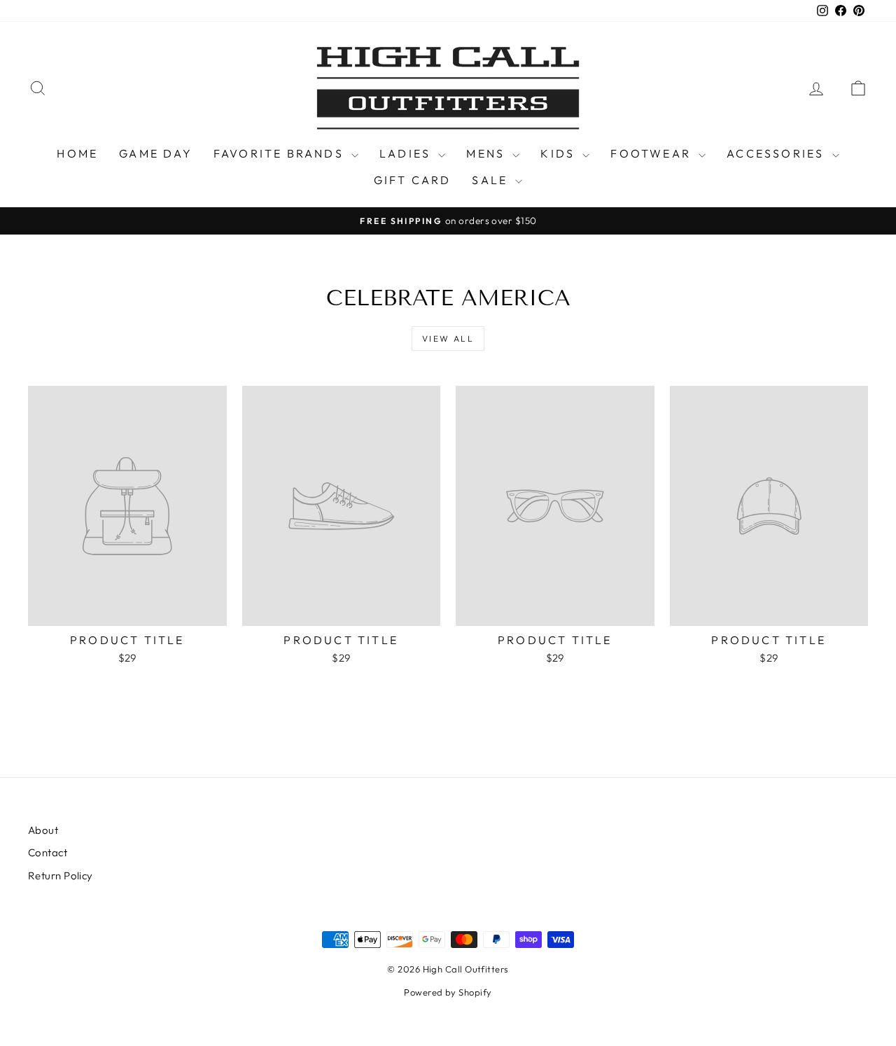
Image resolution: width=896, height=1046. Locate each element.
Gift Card (412, 180)
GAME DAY (155, 153)
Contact (47, 852)
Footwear (652, 153)
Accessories (777, 153)
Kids (559, 153)
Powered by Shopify (447, 992)
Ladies (407, 153)
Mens (487, 153)
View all (448, 338)
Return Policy (60, 875)
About (43, 830)
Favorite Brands (281, 153)
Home (77, 153)
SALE (492, 180)
